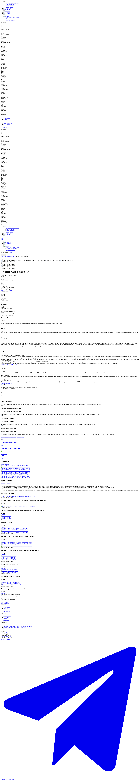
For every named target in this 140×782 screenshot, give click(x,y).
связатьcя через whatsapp (7, 290)
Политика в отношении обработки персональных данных (18, 626)
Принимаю (3, 255)
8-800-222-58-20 (4, 632)
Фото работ (6, 620)
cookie (10, 252)
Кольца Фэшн (9, 7)
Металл (2, 299)
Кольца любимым (10, 5)
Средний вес (4, 304)
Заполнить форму (5, 602)
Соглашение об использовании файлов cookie (15, 627)
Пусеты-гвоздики (10, 20)
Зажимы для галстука (11, 18)
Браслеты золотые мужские (13, 17)
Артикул (3, 296)
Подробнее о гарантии (6, 389)
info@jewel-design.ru (6, 636)
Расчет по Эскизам (5, 639)
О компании (7, 118)
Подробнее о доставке (6, 27)
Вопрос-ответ (7, 617)
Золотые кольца (10, 4)
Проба (2, 302)
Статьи (5, 625)
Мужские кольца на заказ (12, 3)
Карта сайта (6, 628)
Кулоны (8, 9)
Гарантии (6, 608)
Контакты (6, 120)
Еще (7, 16)
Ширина (3, 307)
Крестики (8, 8)
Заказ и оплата (7, 616)
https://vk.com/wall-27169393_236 (9, 364)
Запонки (8, 13)
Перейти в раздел (5, 464)
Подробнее (3, 504)
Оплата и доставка (8, 116)
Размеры (3, 312)
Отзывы (6, 119)
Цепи (7, 14)
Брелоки (8, 12)
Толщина (3, 309)
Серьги (8, 11)
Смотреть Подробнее (6, 483)
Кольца (8, 1)
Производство (7, 611)
